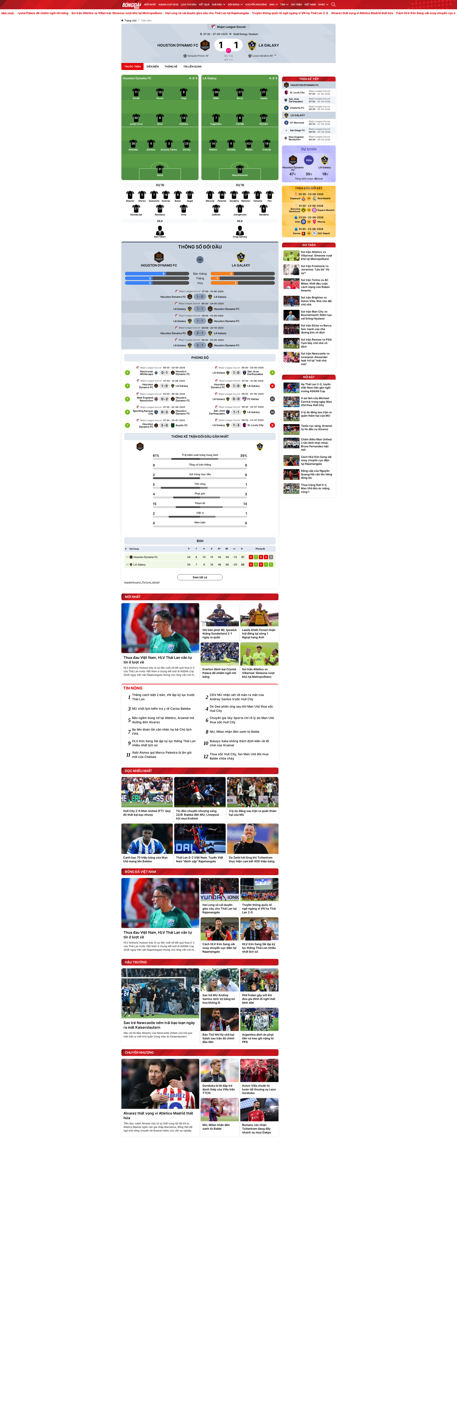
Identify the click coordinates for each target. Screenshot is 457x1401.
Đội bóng (234, 4)
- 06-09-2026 (319, 109)
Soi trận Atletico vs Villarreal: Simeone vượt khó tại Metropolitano (67, 13)
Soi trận (296, 4)
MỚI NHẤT (150, 4)
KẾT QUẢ (204, 4)
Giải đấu (217, 4)
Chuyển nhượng (256, 4)
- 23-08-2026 (319, 93)
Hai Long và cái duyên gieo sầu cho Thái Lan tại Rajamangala (157, 13)
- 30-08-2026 (319, 101)
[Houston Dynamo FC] (140, 446)
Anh (272, 4)
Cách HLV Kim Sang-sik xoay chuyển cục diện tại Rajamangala (390, 13)
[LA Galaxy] (260, 446)
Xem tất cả (200, 577)
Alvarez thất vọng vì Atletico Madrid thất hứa (313, 13)
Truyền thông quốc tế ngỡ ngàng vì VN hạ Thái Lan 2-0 (240, 13)
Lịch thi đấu (189, 4)
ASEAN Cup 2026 (168, 4)
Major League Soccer (231, 27)
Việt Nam (310, 4)
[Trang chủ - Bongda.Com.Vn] (131, 4)
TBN (282, 4)
